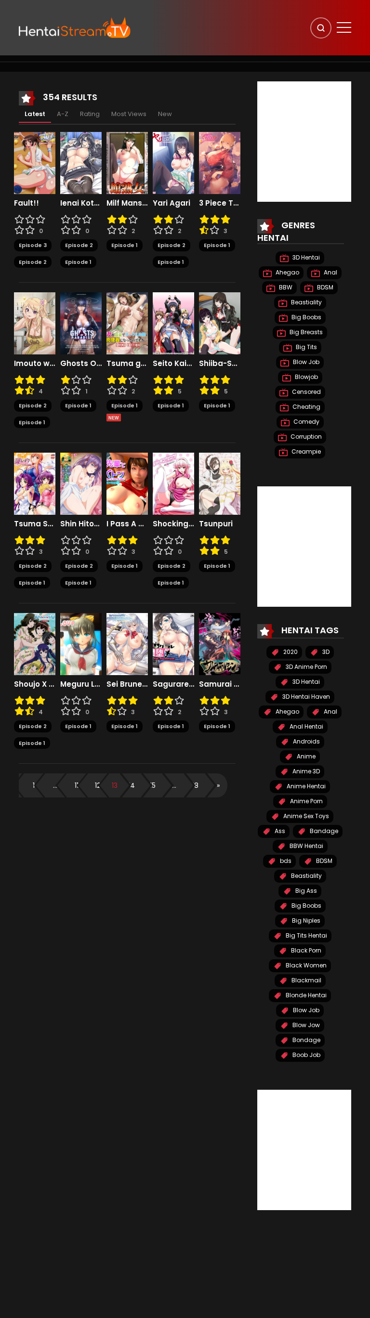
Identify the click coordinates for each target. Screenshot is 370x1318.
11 (77, 785)
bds (284, 861)
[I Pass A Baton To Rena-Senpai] (127, 483)
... (55, 785)
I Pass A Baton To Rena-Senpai (127, 524)
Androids (305, 741)
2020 (290, 652)
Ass (279, 831)
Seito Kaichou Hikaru (173, 363)
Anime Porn (306, 801)
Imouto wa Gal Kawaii (34, 363)
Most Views (128, 113)
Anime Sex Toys (305, 816)
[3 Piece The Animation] (219, 162)
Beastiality (306, 302)
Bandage (323, 831)
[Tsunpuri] (219, 483)
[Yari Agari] (173, 162)
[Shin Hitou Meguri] (81, 483)
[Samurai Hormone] (219, 643)
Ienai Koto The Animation (81, 203)
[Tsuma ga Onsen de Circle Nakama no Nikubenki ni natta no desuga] (127, 322)
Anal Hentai (305, 726)
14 (131, 785)
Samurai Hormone (219, 684)
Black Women (305, 965)
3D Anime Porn (305, 667)
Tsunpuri (216, 524)
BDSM (324, 287)
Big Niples (305, 920)
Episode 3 (33, 245)
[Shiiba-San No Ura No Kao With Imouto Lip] (219, 322)
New (165, 113)
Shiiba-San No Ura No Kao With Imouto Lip (219, 363)
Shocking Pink (173, 524)
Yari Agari (171, 203)
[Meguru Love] (81, 643)
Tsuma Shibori (34, 524)
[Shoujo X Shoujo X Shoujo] (34, 643)
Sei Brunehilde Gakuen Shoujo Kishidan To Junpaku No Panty (127, 684)
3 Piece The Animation (219, 203)
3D (325, 652)
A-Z (62, 113)
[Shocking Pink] (173, 483)
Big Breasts (305, 332)
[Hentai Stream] (75, 27)
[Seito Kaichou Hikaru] (173, 322)
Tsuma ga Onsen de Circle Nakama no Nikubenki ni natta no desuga (127, 363)
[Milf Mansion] (127, 162)
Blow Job (305, 362)
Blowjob (305, 377)
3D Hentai (305, 257)
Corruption (305, 436)
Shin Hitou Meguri (81, 524)
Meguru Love (81, 684)
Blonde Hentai (305, 995)
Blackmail (305, 980)
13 (115, 785)
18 (195, 785)
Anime (305, 756)
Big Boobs (305, 317)
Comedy (305, 422)
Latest (35, 113)
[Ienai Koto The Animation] (81, 162)
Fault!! (26, 203)
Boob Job (305, 1055)
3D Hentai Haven (305, 696)
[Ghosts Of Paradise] (81, 322)
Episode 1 (78, 262)
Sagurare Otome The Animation (173, 684)
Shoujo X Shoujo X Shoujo (34, 684)
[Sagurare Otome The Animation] (173, 643)
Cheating (305, 407)
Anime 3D (305, 771)
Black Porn (305, 950)
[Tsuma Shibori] (34, 483)
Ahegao (286, 272)
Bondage (305, 1040)
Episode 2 (33, 262)
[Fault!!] (34, 162)
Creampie (305, 451)
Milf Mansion (127, 203)
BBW (285, 287)
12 (98, 785)
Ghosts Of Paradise (81, 363)
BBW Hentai (305, 846)
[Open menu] (344, 27)
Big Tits (305, 347)
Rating (90, 113)
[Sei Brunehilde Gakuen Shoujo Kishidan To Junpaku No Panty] (127, 643)
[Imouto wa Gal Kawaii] (34, 322)
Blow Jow (305, 1025)
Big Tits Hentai (305, 935)
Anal (329, 272)
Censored (306, 392)
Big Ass (305, 891)
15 (153, 785)
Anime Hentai (305, 786)
